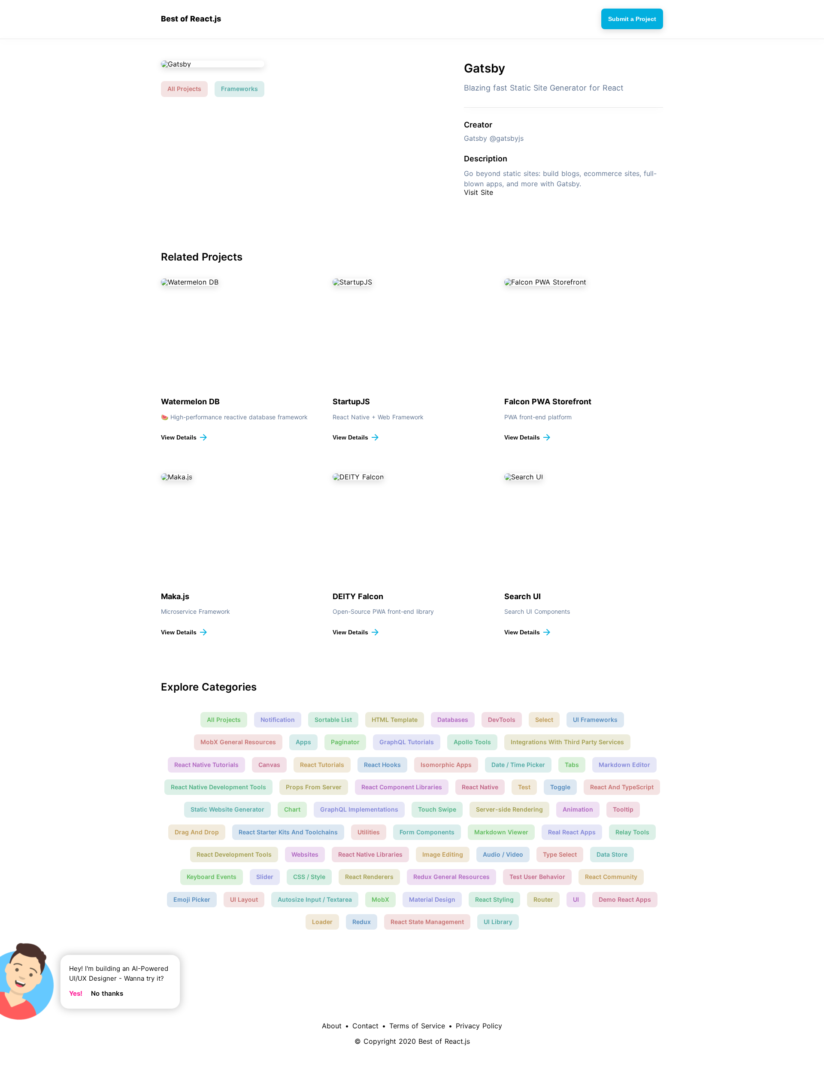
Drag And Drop (197, 832)
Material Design (432, 899)
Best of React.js (191, 18)
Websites (304, 854)
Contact (365, 1025)
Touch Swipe (437, 809)
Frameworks (239, 88)
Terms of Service (417, 1025)
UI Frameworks (595, 719)
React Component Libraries (401, 787)
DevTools (501, 719)
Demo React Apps (625, 899)
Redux (361, 921)
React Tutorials (322, 764)
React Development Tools (234, 854)
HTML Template (395, 719)
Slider (264, 876)
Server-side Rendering (509, 809)
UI (576, 899)
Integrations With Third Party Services (567, 742)
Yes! (75, 993)
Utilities (368, 832)
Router (543, 899)
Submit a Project (632, 18)
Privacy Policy (479, 1025)
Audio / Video (503, 854)
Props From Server (314, 787)
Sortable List (333, 719)
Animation (578, 809)
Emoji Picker (191, 899)
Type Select (560, 854)
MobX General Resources (238, 742)
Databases (452, 719)
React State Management (427, 921)
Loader (322, 921)
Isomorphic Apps (446, 764)
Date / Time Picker (518, 764)
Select (544, 719)
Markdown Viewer (501, 832)
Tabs (572, 764)
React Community (611, 876)
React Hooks (382, 764)
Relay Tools (632, 832)
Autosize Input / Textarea (315, 899)
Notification (278, 719)
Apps (303, 742)
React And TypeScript (622, 787)
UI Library (498, 921)
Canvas (269, 764)
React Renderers (369, 876)
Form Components (427, 832)
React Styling (494, 899)
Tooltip (623, 809)
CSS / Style (309, 876)
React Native (480, 787)
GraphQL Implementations (359, 809)
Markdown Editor (624, 764)
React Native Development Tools (218, 787)
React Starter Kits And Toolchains (288, 832)
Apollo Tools (472, 742)
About (332, 1025)
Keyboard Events (211, 876)
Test (524, 787)
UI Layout (244, 899)
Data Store (612, 854)
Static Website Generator (227, 809)
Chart (292, 809)
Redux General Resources (451, 876)
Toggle (560, 787)
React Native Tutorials (206, 764)
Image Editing (442, 854)
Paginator (345, 742)
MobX (380, 899)
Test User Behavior (537, 876)
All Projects (184, 88)
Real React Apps (572, 832)
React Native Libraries (370, 854)
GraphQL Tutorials (406, 742)
